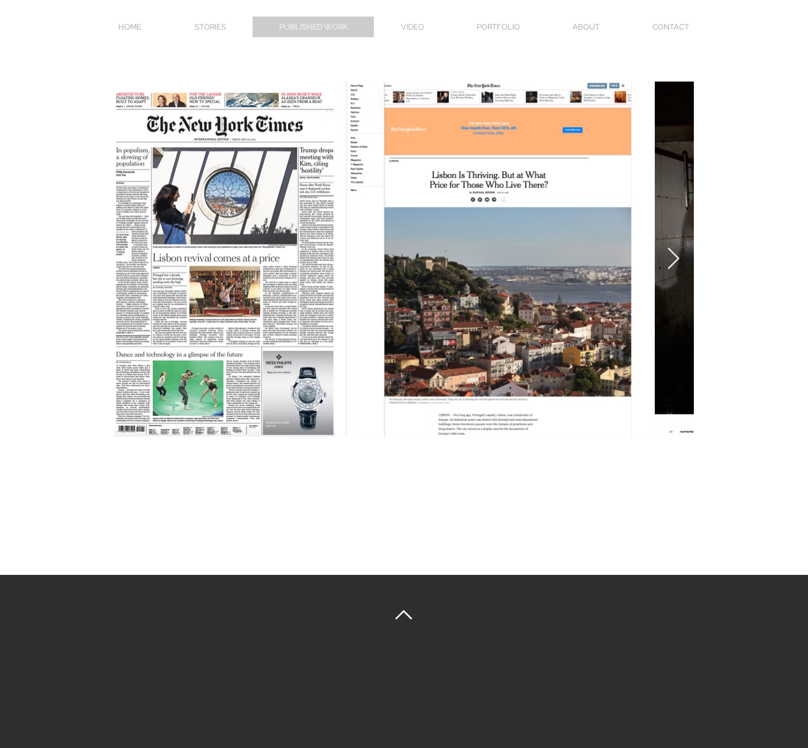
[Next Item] (673, 259)
